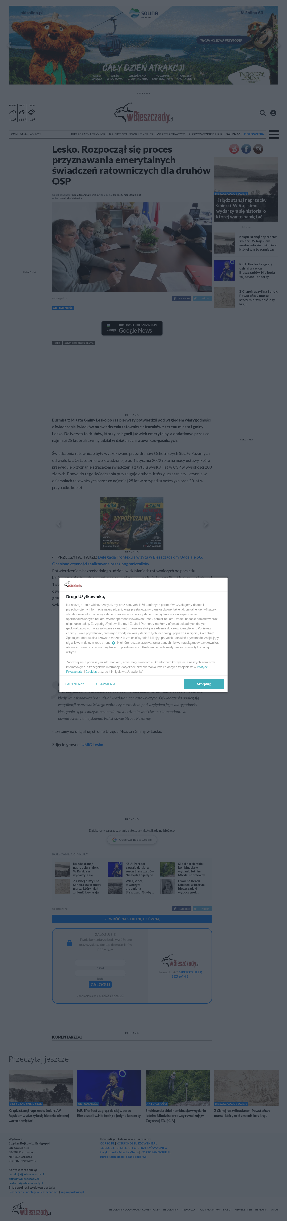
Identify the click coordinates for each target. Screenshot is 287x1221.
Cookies (91, 671)
